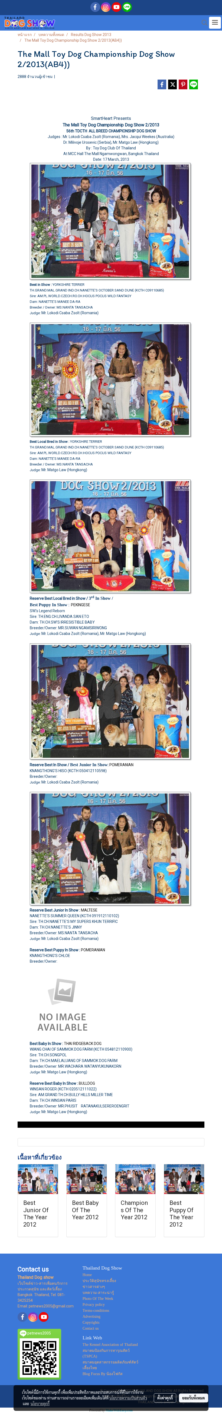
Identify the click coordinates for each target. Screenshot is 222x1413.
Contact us (91, 1328)
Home (87, 1275)
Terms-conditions (96, 1311)
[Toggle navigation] (215, 23)
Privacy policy (94, 1305)
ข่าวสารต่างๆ (94, 1287)
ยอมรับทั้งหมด (193, 1397)
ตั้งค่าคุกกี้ (165, 1397)
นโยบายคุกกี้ (40, 1403)
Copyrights (91, 1322)
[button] (202, 23)
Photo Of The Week (98, 1299)
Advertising (91, 1316)
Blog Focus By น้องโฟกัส (103, 1374)
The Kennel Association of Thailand (110, 1345)
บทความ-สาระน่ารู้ (98, 1293)
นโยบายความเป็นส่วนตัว (128, 1397)
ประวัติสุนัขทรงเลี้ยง (99, 1281)
